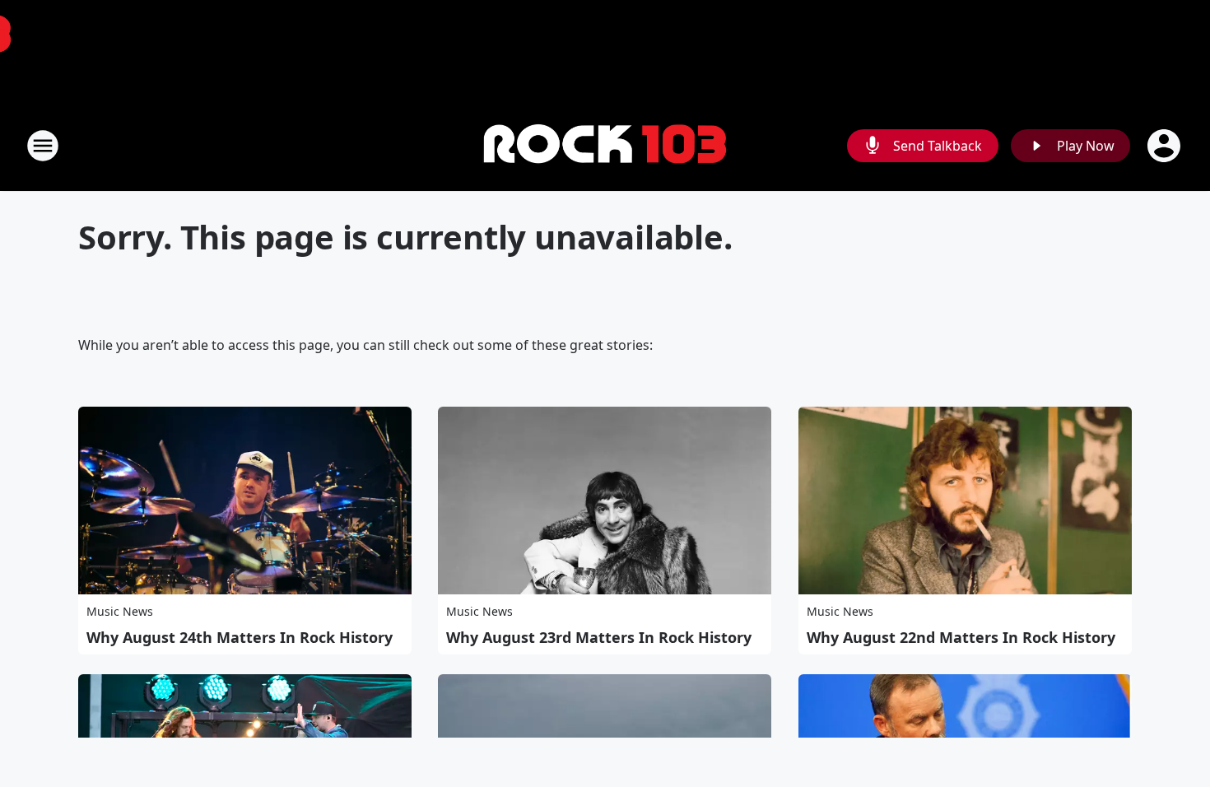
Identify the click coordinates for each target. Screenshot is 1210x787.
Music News (119, 611)
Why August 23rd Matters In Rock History (599, 637)
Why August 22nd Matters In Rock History (961, 637)
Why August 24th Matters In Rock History (239, 637)
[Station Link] (605, 146)
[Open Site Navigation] (42, 145)
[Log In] (1165, 145)
